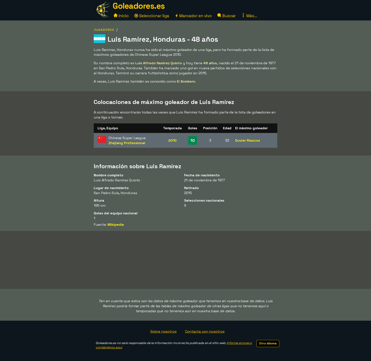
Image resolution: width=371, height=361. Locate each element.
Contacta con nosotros (205, 331)
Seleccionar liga (153, 15)
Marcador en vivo (195, 15)
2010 (172, 140)
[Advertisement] (185, 260)
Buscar (228, 15)
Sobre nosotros (163, 331)
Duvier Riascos (247, 140)
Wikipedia (115, 224)
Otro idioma (268, 343)
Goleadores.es (139, 6)
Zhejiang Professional (126, 143)
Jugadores (104, 30)
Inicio (122, 15)
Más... (251, 15)
